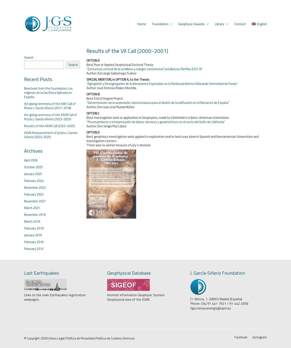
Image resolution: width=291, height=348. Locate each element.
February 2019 (33, 228)
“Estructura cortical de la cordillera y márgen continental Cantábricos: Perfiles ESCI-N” (144, 69)
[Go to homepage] (48, 24)
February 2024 (33, 181)
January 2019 (33, 235)
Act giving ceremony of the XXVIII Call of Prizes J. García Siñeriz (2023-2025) (50, 117)
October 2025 (33, 167)
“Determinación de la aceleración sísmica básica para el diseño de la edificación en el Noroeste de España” (157, 102)
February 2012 (33, 249)
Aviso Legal (56, 338)
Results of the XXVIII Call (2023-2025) (49, 126)
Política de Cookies (108, 338)
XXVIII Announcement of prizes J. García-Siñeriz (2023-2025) (51, 135)
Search (28, 57)
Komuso (129, 338)
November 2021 (35, 201)
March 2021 (32, 208)
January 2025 (33, 174)
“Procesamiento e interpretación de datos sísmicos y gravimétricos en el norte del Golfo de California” (155, 121)
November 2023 (35, 188)
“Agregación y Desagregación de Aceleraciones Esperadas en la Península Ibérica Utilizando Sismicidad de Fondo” (162, 83)
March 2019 (32, 221)
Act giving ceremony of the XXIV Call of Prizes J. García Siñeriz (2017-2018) (50, 106)
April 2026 (30, 160)
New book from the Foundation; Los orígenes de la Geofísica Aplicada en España (48, 92)
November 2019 (35, 215)
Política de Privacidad (80, 338)
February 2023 (33, 194)
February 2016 (33, 242)
